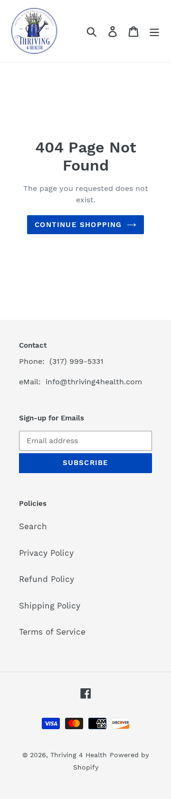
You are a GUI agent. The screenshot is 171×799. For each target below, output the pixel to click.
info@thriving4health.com (94, 381)
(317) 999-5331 (76, 361)
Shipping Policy (49, 605)
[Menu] (154, 31)
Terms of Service (52, 632)
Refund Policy (46, 579)
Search (33, 526)
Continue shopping (78, 224)
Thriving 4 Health (78, 755)
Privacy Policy (46, 553)
